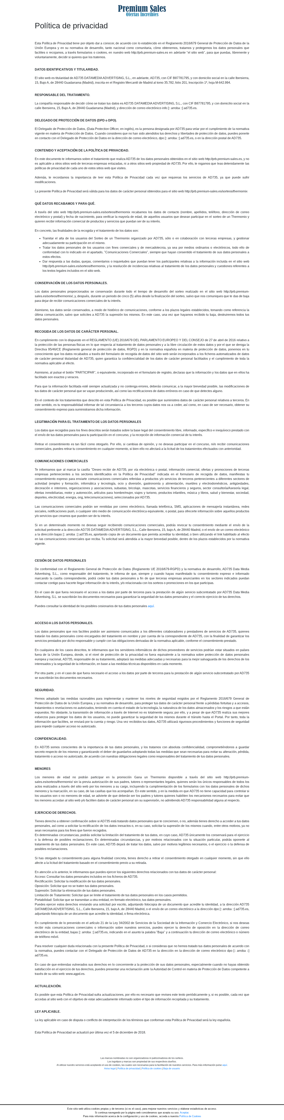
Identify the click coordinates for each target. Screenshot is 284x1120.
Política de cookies (152, 1068)
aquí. (151, 606)
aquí (224, 1065)
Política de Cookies (190, 1116)
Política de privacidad (128, 1068)
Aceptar (184, 1112)
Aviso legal (110, 1068)
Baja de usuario (171, 1068)
